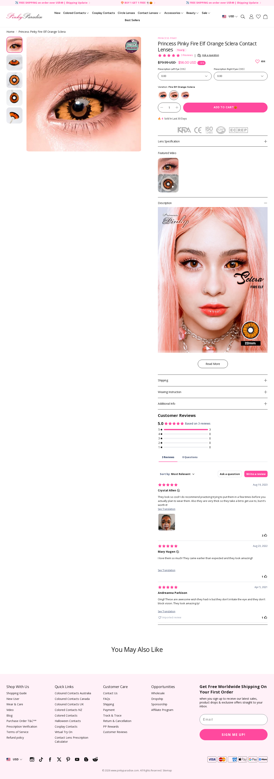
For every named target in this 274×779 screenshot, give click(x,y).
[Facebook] (50, 759)
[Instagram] (32, 759)
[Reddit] (95, 759)
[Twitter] (59, 759)
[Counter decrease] (161, 107)
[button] (243, 16)
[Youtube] (77, 759)
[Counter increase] (177, 107)
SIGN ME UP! (234, 734)
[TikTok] (41, 759)
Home (10, 32)
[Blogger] (86, 759)
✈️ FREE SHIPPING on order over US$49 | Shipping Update (51, 3)
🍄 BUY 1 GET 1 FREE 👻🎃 (137, 3)
